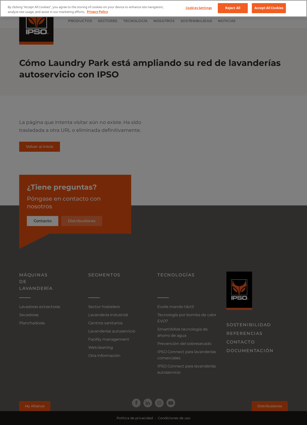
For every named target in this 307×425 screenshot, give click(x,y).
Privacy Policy (97, 12)
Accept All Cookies (268, 8)
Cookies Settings (199, 8)
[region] (153, 8)
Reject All (232, 8)
